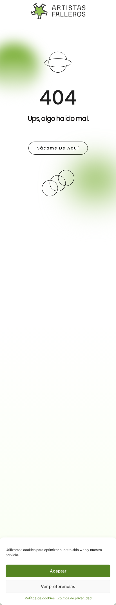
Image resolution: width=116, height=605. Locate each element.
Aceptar (58, 571)
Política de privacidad (74, 598)
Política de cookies (40, 598)
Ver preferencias (58, 586)
